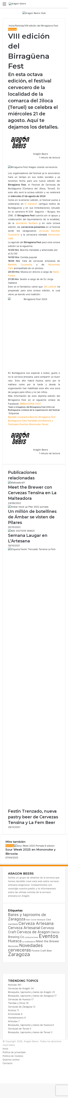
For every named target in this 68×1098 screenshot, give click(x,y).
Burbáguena (14, 420)
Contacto (8, 1063)
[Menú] (4, 5)
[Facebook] (8, 161)
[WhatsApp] (9, 161)
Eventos (24, 424)
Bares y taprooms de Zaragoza (27, 916)
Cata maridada (29, 420)
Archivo (12, 1010)
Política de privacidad (14, 1052)
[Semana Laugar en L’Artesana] (21, 530)
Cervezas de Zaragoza (20, 1006)
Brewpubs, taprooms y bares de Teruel (29, 1032)
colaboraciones (31, 937)
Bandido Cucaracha (20, 264)
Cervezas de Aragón (19, 988)
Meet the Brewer (47, 941)
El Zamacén (31, 203)
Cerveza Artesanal (24, 927)
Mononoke (35, 424)
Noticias (19, 25)
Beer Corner (31, 920)
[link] (50, 286)
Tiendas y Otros (16, 1003)
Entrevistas (14, 1014)
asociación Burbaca (26, 223)
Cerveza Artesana (36, 923)
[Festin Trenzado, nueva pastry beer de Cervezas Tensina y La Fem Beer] (34, 549)
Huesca (14, 941)
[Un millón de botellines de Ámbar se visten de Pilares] (28, 506)
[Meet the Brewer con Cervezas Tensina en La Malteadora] (16, 482)
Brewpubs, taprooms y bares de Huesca (30, 1025)
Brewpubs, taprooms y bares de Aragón (29, 992)
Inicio (11, 25)
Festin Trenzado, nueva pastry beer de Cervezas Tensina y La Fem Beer (33, 817)
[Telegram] (10, 161)
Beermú (33, 417)
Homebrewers (16, 1017)
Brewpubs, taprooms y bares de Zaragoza (31, 995)
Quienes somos (11, 1059)
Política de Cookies (13, 1055)
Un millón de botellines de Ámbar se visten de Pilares (32, 517)
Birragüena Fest (47, 417)
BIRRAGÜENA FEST (30, 403)
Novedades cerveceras (25, 948)
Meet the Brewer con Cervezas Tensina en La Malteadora (32, 493)
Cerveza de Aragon (33, 932)
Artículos (13, 1021)
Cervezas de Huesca (19, 999)
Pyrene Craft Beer (42, 950)
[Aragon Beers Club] (34, 12)
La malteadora (28, 941)
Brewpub (41, 919)
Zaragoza (19, 954)
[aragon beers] (17, 3)
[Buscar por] (63, 5)
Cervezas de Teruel (18, 1028)
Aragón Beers (40, 153)
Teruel (44, 424)
